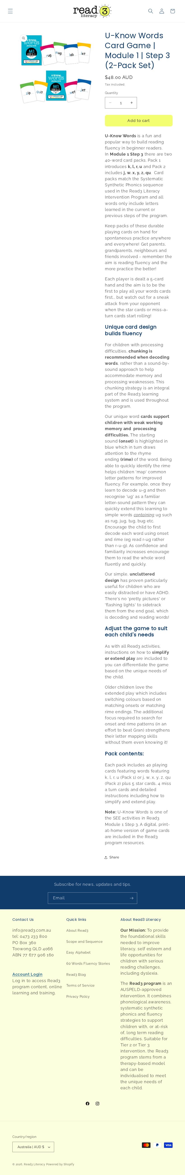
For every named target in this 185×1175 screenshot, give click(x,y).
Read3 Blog (76, 975)
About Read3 (77, 931)
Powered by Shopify (60, 1164)
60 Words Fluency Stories (88, 964)
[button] (10, 11)
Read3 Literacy (34, 1164)
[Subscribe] (131, 898)
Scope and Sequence (84, 942)
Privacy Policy (78, 997)
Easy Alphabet (78, 952)
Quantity (111, 93)
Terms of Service (80, 985)
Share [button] (114, 857)
